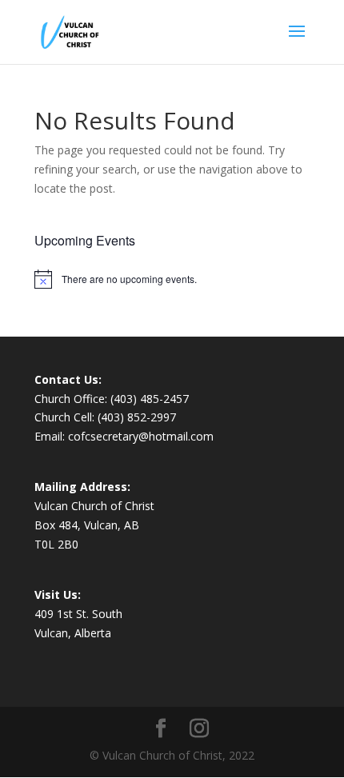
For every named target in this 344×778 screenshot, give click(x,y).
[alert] (172, 279)
